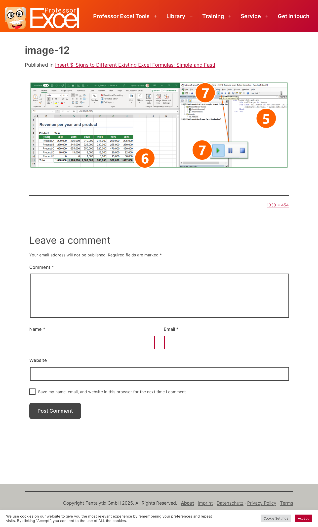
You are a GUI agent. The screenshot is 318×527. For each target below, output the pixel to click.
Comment (41, 267)
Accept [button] (303, 518)
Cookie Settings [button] (276, 518)
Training (213, 16)
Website (38, 360)
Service (251, 16)
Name (37, 329)
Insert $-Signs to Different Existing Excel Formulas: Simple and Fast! (135, 65)
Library (175, 16)
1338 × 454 (278, 204)
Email (171, 329)
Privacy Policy (261, 503)
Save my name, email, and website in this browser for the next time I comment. (112, 391)
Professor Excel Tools (121, 16)
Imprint (205, 503)
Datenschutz (230, 503)
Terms (286, 503)
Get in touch (293, 16)
